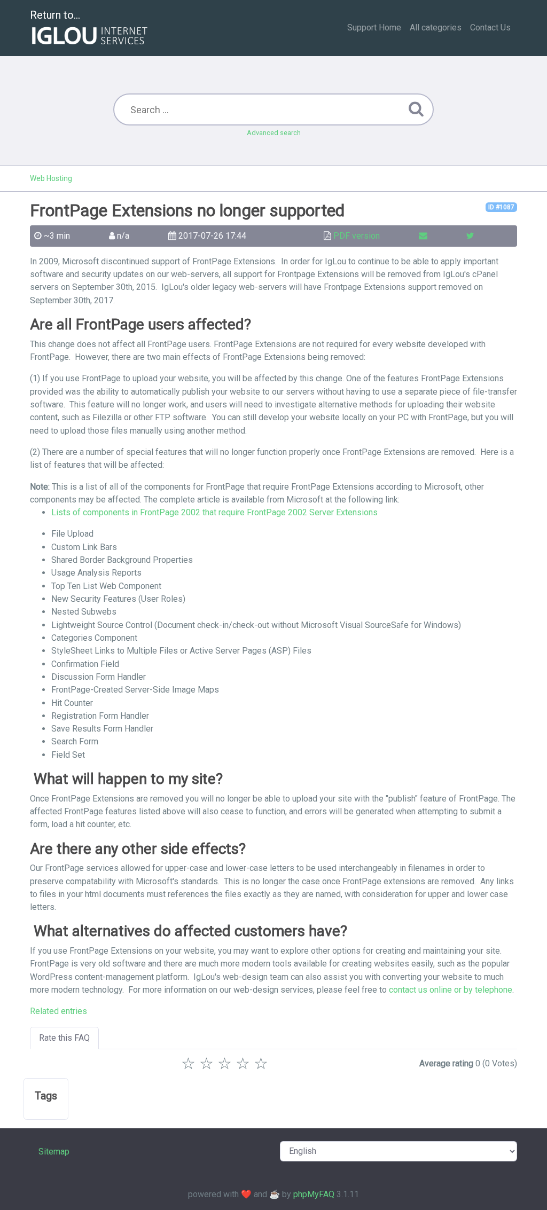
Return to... (55, 15)
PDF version (356, 236)
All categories (436, 27)
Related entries (58, 1011)
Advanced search (274, 133)
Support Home (374, 27)
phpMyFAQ (313, 1194)
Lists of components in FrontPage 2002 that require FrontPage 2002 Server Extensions (214, 512)
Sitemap (53, 1151)
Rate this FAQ (64, 1038)
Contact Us (490, 27)
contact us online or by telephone (450, 990)
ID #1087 (501, 207)
